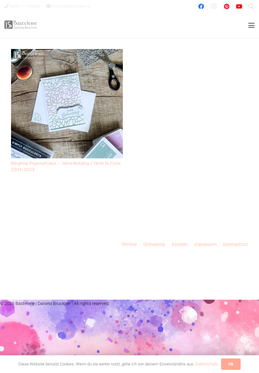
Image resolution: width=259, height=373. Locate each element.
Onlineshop (154, 244)
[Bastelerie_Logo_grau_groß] (20, 25)
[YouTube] (239, 6)
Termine (129, 244)
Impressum (205, 244)
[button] (251, 25)
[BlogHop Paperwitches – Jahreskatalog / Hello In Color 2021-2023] (67, 103)
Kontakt (180, 244)
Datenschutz (235, 244)
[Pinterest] (226, 6)
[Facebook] (201, 6)
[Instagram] (214, 6)
